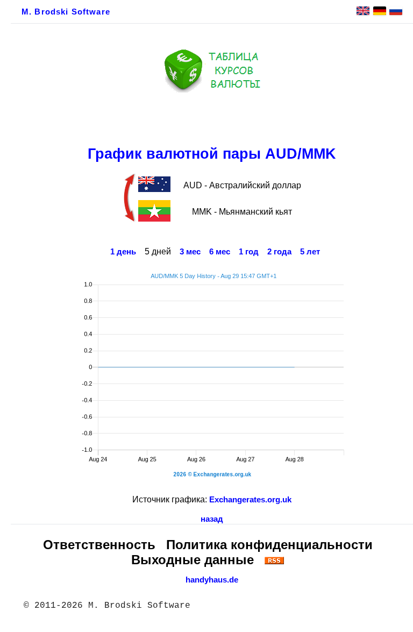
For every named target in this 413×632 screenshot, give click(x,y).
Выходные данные (192, 559)
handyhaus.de (212, 580)
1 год (249, 251)
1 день (123, 251)
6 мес (219, 251)
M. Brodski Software (66, 12)
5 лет (310, 251)
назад (212, 519)
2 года (279, 251)
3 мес (190, 251)
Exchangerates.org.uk (250, 499)
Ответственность (99, 544)
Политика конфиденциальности (269, 544)
